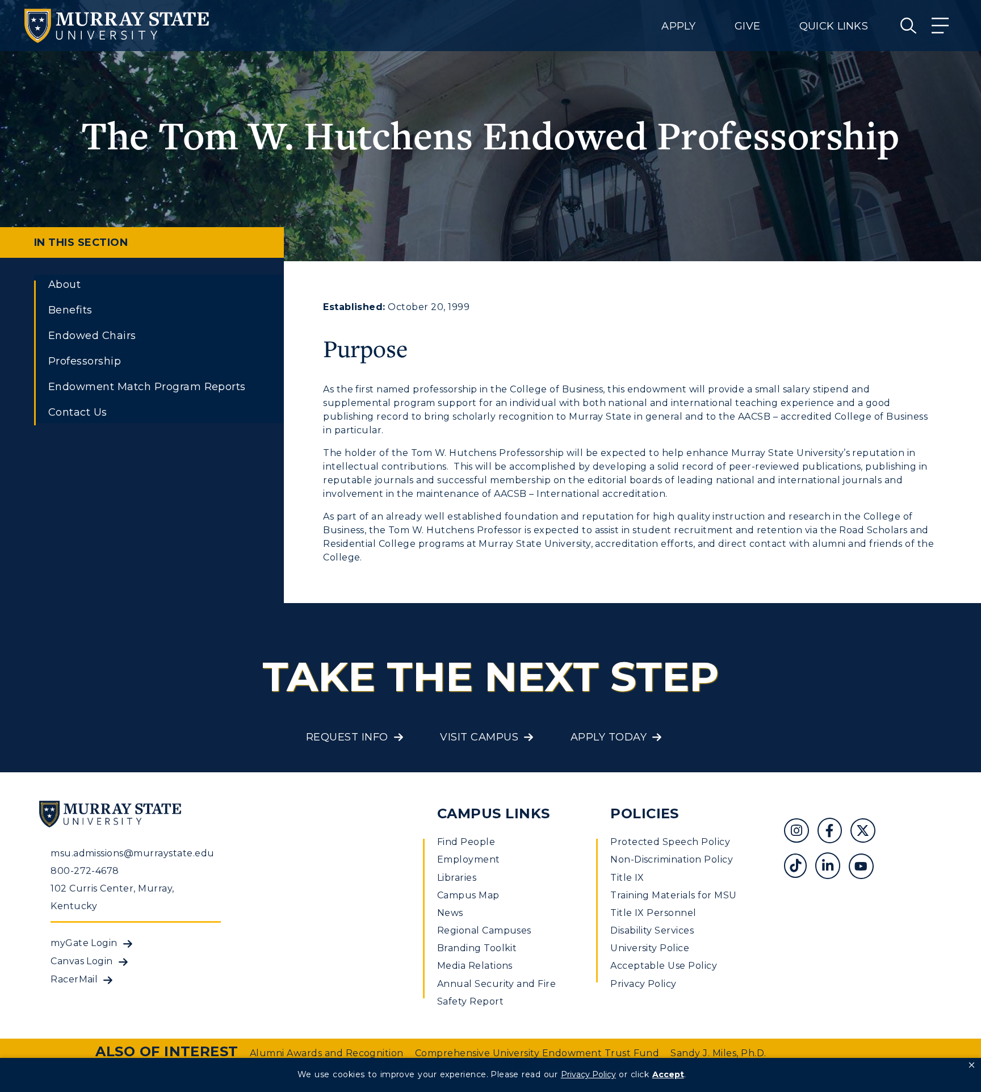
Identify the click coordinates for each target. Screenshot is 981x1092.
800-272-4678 (85, 870)
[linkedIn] (832, 867)
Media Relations (475, 965)
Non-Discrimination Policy (671, 859)
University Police (649, 948)
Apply (678, 26)
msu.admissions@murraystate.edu (132, 853)
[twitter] (866, 832)
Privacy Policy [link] (588, 1074)
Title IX (627, 877)
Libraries (456, 877)
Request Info (347, 737)
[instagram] (801, 832)
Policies (644, 813)
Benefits (70, 310)
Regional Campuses (484, 930)
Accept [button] (668, 1074)
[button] (971, 1065)
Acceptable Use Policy (663, 965)
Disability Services (652, 930)
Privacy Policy (643, 983)
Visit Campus (479, 737)
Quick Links (833, 26)
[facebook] (834, 832)
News (450, 912)
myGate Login (84, 943)
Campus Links (493, 813)
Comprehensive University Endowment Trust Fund (537, 1053)
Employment (468, 859)
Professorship (84, 361)
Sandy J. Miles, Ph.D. (718, 1053)
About (64, 284)
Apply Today (609, 737)
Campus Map (468, 895)
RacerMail (74, 979)
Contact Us (77, 412)
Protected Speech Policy (670, 841)
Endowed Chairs (92, 335)
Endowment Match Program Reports (147, 386)
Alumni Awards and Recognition (327, 1053)
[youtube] (865, 867)
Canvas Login (82, 961)
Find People (466, 841)
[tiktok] (799, 867)
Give (747, 26)
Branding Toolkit (477, 948)
